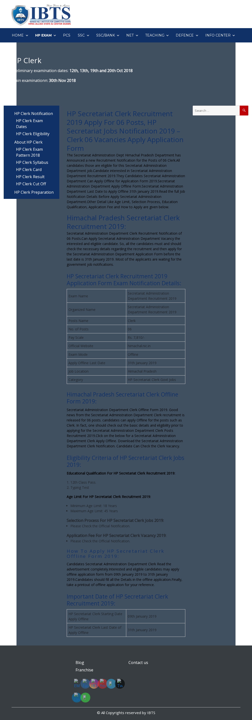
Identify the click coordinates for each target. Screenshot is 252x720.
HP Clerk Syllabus (32, 162)
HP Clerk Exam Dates (29, 123)
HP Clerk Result (30, 176)
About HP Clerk (28, 142)
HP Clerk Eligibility (32, 133)
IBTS (151, 712)
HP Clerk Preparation (34, 192)
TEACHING (154, 35)
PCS (66, 35)
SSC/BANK (105, 35)
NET (130, 35)
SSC (81, 35)
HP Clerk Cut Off (31, 184)
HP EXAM (43, 35)
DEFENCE (185, 35)
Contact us (138, 662)
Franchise (84, 670)
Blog (80, 662)
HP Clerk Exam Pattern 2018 (29, 152)
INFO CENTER (218, 35)
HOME (18, 35)
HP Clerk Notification (33, 113)
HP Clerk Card (29, 169)
